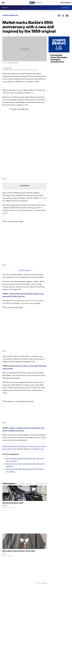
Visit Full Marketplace (41, 483)
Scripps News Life (10, 15)
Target (11, 198)
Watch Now (65, 3)
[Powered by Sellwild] (44, 583)
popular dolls (14, 205)
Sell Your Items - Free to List (23, 484)
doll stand (37, 303)
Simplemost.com (38, 449)
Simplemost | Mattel (13, 62)
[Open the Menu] (3, 2)
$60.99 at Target (24, 270)
